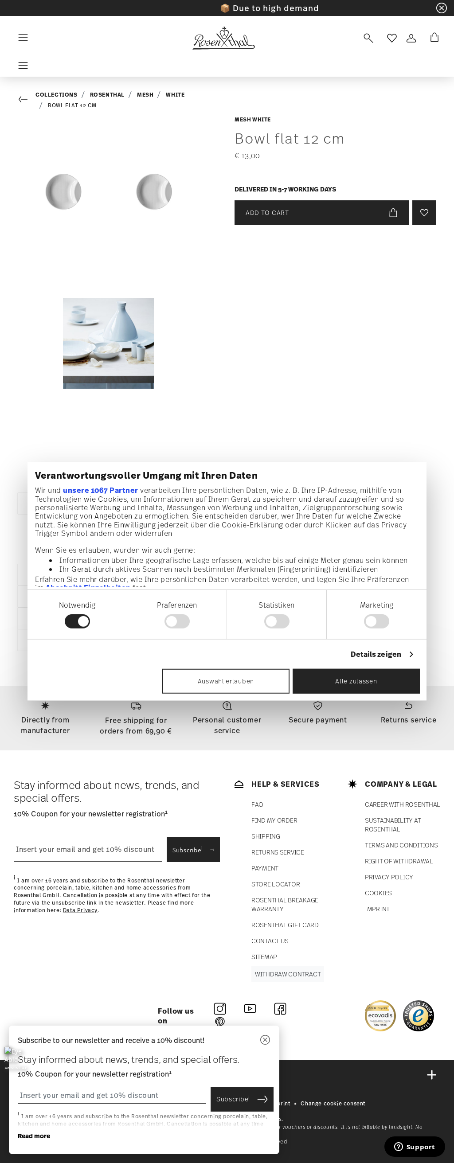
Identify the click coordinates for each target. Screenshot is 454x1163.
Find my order (274, 820)
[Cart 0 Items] (432, 38)
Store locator (275, 884)
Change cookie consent (333, 1103)
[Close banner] (441, 8)
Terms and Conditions (401, 845)
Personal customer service (227, 725)
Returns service (409, 720)
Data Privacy (80, 910)
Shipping (265, 836)
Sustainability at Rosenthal (393, 824)
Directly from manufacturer (45, 725)
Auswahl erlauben (226, 681)
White (175, 94)
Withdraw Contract (288, 974)
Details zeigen (376, 654)
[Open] (367, 38)
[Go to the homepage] (223, 38)
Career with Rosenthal (402, 804)
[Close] (265, 1040)
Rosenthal (107, 94)
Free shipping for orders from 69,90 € (136, 725)
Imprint (377, 909)
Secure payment (318, 720)
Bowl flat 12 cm (72, 105)
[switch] (177, 621)
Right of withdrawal (399, 861)
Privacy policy (389, 877)
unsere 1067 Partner (100, 490)
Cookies (378, 893)
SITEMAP (264, 956)
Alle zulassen (356, 681)
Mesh (145, 94)
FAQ (257, 804)
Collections (56, 94)
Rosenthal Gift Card (285, 925)
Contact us (270, 941)
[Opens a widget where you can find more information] (414, 1147)
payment (264, 868)
